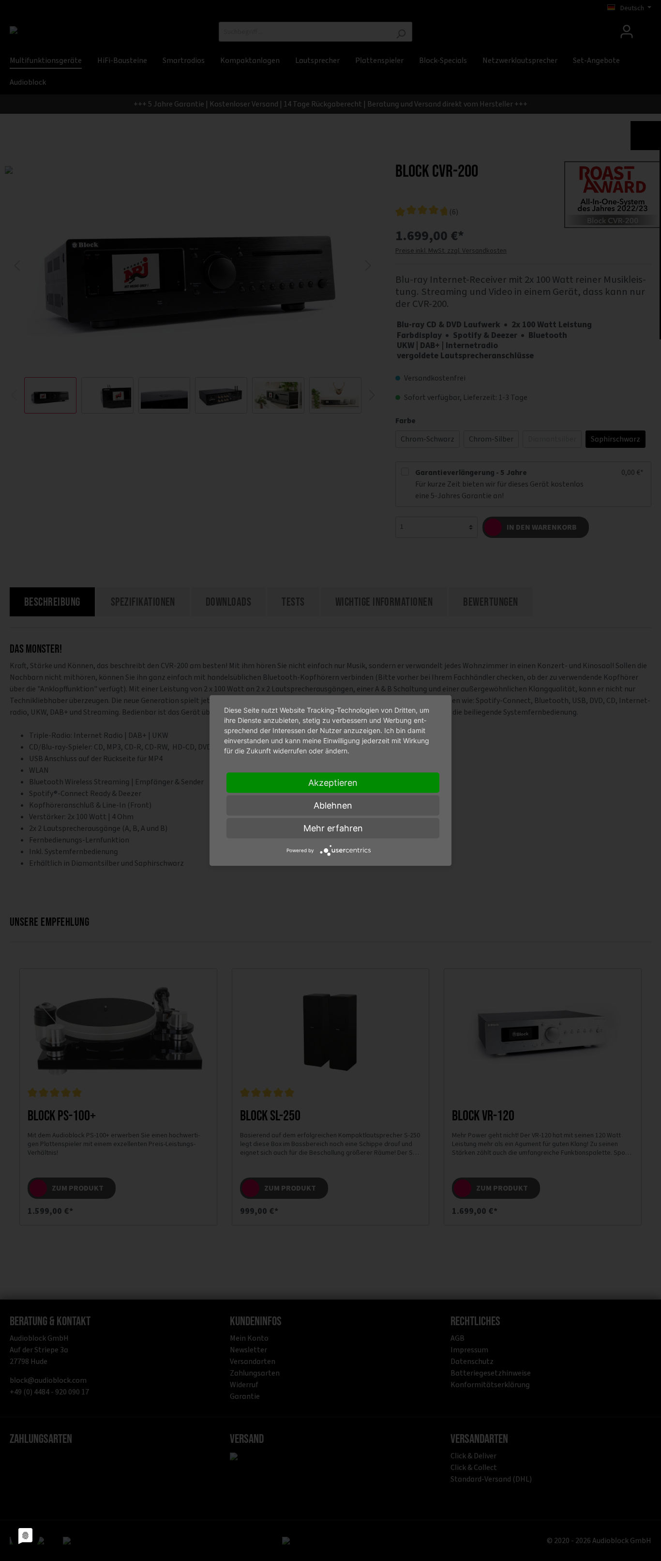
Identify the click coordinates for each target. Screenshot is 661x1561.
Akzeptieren (333, 783)
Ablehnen (333, 805)
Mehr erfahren (333, 828)
